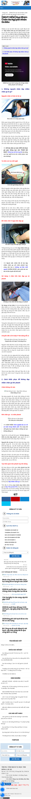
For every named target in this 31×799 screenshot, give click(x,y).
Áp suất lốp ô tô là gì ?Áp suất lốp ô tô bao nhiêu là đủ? (14, 728)
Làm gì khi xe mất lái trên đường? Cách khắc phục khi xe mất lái (14, 717)
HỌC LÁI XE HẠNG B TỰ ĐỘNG (13, 535)
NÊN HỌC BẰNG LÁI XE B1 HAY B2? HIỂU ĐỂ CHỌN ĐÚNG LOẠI (15, 708)
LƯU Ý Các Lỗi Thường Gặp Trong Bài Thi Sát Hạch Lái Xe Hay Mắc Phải (14, 698)
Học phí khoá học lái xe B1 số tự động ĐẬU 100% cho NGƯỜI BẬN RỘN (15, 659)
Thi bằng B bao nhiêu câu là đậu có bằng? (14, 736)
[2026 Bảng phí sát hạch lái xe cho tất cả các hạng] (15, 615)
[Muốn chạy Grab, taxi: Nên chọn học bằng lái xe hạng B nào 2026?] (15, 575)
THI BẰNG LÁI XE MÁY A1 (11, 530)
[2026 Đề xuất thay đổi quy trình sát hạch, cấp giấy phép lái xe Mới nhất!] (15, 603)
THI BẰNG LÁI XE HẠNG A (9, 674)
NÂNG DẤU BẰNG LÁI (10, 542)
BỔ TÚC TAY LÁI (9, 545)
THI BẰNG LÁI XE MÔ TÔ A (12, 532)
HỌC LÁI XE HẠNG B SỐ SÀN (12, 537)
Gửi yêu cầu (15, 556)
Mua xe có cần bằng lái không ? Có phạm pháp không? (15, 722)
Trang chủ (5, 12)
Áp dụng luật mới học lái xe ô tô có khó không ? (16, 732)
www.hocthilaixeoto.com (12, 782)
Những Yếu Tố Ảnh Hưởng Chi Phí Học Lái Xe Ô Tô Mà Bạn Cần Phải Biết (15, 687)
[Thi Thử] (2, 784)
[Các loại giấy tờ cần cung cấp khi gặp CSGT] (15, 594)
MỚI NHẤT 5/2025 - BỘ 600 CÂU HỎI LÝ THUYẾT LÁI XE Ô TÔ (15, 682)
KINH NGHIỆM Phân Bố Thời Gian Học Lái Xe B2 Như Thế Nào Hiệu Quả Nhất (14, 692)
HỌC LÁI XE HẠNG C (10, 540)
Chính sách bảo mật (12, 788)
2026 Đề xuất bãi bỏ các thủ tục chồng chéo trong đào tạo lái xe (14, 590)
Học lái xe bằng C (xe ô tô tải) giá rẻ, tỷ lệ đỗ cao (14, 664)
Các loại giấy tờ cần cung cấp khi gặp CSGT (15, 598)
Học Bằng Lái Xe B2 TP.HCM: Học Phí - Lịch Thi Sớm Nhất (14, 654)
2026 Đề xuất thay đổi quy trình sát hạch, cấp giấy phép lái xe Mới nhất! (15, 609)
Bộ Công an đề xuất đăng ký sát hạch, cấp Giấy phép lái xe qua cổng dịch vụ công (14, 630)
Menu (1, 7)
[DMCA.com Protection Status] (5, 798)
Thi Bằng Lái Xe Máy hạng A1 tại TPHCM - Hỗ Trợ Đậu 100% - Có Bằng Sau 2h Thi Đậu (15, 669)
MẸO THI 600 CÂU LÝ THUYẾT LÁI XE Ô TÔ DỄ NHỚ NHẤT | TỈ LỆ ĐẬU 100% (15, 703)
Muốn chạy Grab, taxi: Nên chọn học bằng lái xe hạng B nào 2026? (15, 580)
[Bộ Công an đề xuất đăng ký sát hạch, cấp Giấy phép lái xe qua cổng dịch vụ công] (15, 624)
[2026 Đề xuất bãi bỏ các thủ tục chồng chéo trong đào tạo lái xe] (15, 585)
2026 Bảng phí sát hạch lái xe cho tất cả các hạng (15, 620)
